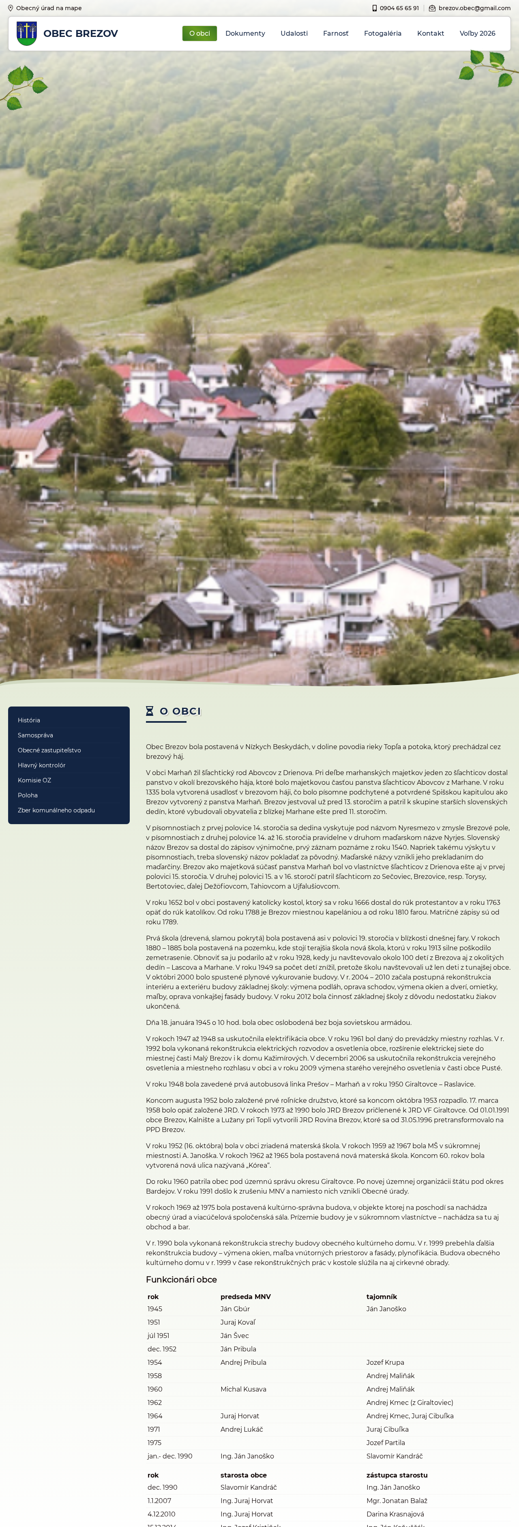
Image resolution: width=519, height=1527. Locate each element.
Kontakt (430, 33)
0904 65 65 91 (399, 8)
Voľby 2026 (477, 33)
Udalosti (294, 33)
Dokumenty (245, 33)
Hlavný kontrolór (42, 765)
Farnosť (336, 33)
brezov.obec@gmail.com (475, 8)
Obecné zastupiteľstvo (49, 750)
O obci (199, 33)
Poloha (28, 795)
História (29, 720)
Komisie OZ (34, 780)
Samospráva (35, 735)
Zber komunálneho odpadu (56, 810)
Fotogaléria (383, 33)
